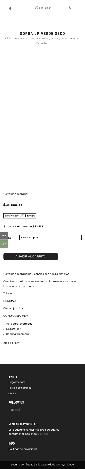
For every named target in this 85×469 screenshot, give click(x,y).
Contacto (13, 393)
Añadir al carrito (30, 256)
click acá (42, 434)
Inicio (8, 38)
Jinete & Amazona (23, 38)
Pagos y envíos (16, 382)
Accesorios (42, 38)
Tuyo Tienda (67, 464)
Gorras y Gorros (59, 38)
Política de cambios (19, 387)
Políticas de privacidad (22, 449)
